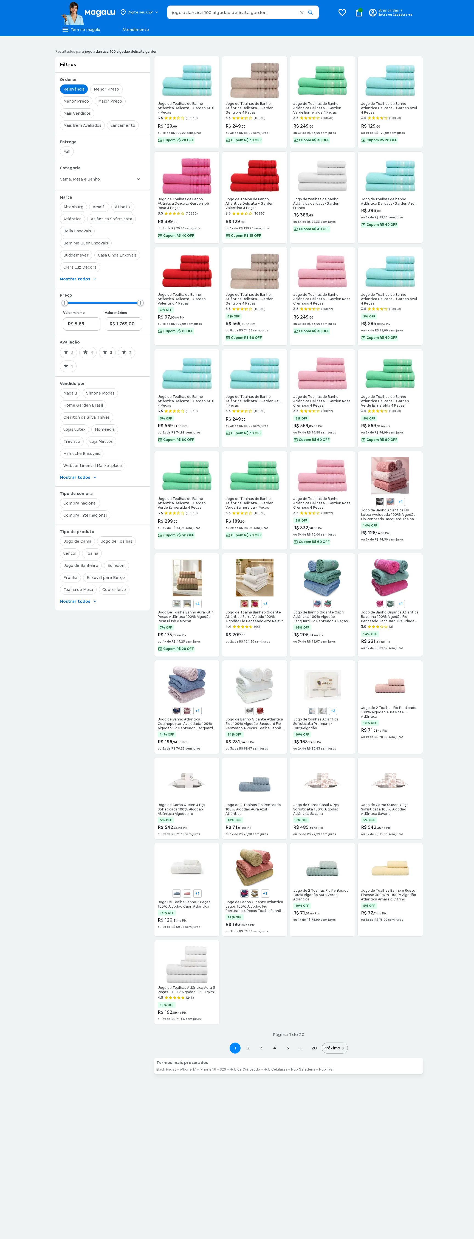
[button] (302, 13)
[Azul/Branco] (312, 711)
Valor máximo (116, 313)
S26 (223, 1069)
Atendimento (135, 29)
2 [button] (248, 1048)
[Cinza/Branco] (322, 711)
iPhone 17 (188, 1069)
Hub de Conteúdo (245, 1069)
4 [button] (274, 1048)
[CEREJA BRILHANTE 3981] (255, 604)
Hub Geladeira (303, 1069)
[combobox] (243, 12)
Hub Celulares (275, 1069)
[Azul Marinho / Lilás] (177, 711)
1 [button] (235, 1048)
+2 (333, 711)
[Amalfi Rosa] (380, 604)
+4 (197, 604)
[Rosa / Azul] (317, 604)
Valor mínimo (74, 313)
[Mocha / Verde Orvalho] (177, 604)
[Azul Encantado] (177, 893)
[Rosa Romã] (187, 893)
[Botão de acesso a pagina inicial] (88, 12)
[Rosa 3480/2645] (390, 502)
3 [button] (261, 1048)
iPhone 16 (208, 1069)
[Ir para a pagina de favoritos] (342, 12)
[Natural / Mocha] (187, 604)
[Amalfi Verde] (390, 604)
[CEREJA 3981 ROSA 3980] (244, 604)
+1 (401, 502)
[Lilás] (187, 711)
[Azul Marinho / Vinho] (244, 893)
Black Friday (166, 1069)
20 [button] (314, 1048)
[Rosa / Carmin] (260, 711)
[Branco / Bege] (250, 711)
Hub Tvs (326, 1069)
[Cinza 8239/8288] (380, 502)
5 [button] (287, 1048)
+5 (265, 604)
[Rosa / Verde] (328, 604)
